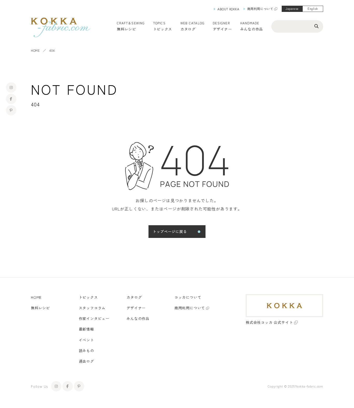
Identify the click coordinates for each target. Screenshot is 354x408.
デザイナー (222, 29)
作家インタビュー (94, 318)
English (313, 8)
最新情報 (86, 329)
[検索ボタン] (316, 26)
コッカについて (187, 297)
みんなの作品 (251, 29)
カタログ (188, 29)
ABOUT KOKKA (228, 9)
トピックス (88, 297)
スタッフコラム (92, 307)
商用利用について (260, 8)
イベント (86, 340)
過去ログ (86, 361)
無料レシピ (40, 307)
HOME (35, 50)
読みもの (86, 350)
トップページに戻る (170, 231)
